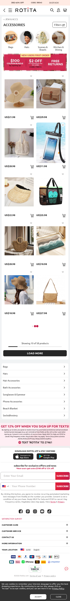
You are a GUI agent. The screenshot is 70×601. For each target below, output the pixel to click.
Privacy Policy (58, 588)
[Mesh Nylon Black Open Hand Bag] (50, 192)
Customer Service (11, 531)
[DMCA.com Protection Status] (35, 569)
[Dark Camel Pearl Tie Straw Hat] (19, 289)
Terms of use (35, 576)
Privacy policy (50, 576)
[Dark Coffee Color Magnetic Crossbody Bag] (50, 94)
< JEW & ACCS (10, 19)
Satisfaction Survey (12, 519)
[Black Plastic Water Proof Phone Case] (50, 143)
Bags (5, 366)
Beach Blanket (10, 408)
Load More (35, 353)
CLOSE (58, 597)
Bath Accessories (11, 387)
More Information (12, 543)
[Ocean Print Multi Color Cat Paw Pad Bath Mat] (50, 241)
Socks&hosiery (10, 415)
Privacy (61, 502)
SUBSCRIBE (62, 476)
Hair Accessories (11, 380)
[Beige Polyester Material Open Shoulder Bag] (19, 143)
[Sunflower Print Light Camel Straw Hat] (19, 94)
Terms (53, 502)
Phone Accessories (12, 401)
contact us (8, 537)
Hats (5, 373)
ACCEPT (38, 597)
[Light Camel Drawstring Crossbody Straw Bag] (19, 241)
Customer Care (10, 525)
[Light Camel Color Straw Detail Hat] (19, 192)
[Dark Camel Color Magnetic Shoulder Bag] (50, 289)
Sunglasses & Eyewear (14, 394)
